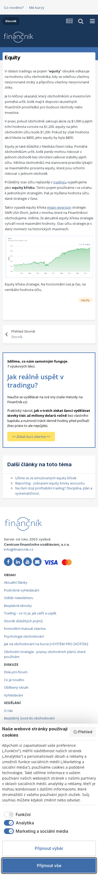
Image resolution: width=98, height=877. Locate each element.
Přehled (85, 732)
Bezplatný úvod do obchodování (29, 718)
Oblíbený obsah (16, 687)
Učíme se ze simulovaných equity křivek (46, 478)
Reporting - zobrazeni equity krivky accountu (50, 483)
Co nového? (14, 7)
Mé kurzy (36, 7)
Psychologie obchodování (24, 636)
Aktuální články (15, 582)
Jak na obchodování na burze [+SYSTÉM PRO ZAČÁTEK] (46, 644)
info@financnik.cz (18, 549)
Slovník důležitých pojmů (23, 621)
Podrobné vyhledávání (21, 590)
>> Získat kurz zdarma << (31, 436)
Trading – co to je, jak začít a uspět (30, 613)
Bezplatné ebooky (18, 605)
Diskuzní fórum (15, 672)
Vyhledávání (13, 695)
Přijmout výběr (49, 848)
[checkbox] (16, 814)
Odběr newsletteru (18, 597)
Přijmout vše (49, 865)
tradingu (60, 182)
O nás (8, 710)
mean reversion (59, 207)
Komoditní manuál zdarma (24, 628)
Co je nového (14, 679)
